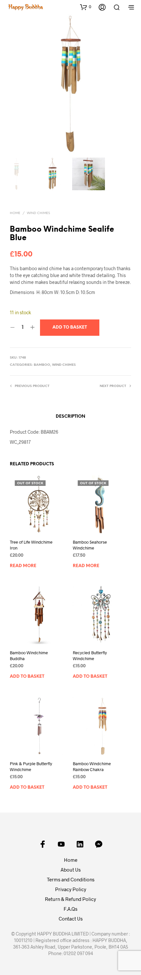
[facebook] (43, 844)
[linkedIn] (80, 844)
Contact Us (71, 918)
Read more (23, 566)
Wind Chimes (38, 213)
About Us (71, 870)
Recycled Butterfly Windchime (90, 655)
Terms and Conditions (70, 879)
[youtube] (61, 844)
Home (15, 213)
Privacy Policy (70, 889)
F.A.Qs (70, 909)
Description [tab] (70, 416)
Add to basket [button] (27, 676)
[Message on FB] (99, 844)
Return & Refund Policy (70, 899)
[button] (85, 7)
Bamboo (42, 365)
